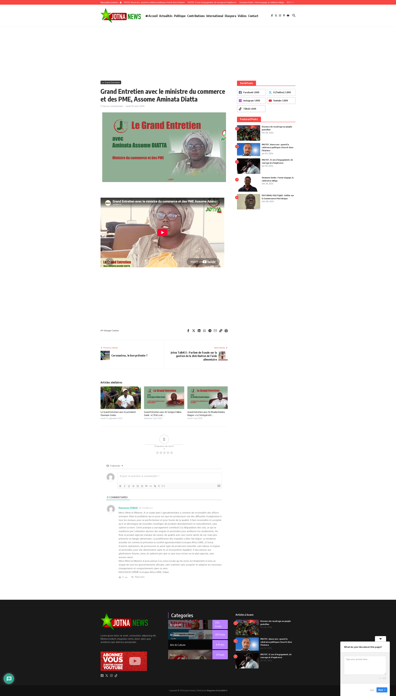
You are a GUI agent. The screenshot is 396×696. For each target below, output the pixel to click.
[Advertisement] (198, 49)
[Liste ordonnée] (138, 486)
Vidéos (242, 16)
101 (220, 634)
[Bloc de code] (150, 486)
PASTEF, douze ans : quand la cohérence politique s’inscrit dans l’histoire (277, 147)
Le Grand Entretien (111, 82)
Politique (180, 16)
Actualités (165, 16)
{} (159, 486)
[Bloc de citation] (146, 486)
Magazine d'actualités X (217, 690)
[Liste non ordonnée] (142, 486)
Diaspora (230, 16)
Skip (372, 689)
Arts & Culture (177, 644)
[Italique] (125, 486)
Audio (173, 655)
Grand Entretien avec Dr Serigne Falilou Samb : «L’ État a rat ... (162, 413)
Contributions (196, 16)
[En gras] (120, 486)
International (214, 16)
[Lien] (155, 486)
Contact (253, 16)
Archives (174, 634)
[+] (163, 486)
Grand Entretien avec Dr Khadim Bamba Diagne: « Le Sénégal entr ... (206, 413)
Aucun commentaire (113, 106)
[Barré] (133, 486)
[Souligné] (129, 486)
